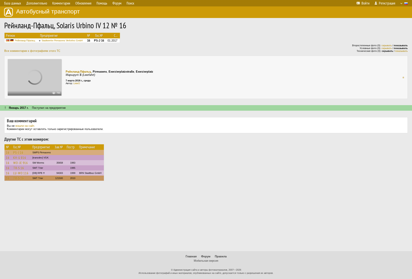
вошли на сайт (24, 125)
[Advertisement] (206, 218)
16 (7, 152)
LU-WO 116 (21, 173)
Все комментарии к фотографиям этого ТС (32, 50)
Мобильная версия (206, 260)
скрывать (387, 45)
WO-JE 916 (20, 163)
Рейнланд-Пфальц (25, 40)
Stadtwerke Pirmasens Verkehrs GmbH (62, 40)
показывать (401, 51)
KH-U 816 (19, 157)
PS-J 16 (18, 152)
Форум (206, 256)
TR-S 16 (18, 168)
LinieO (76, 83)
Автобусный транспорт (48, 11)
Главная (191, 256)
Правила (221, 256)
